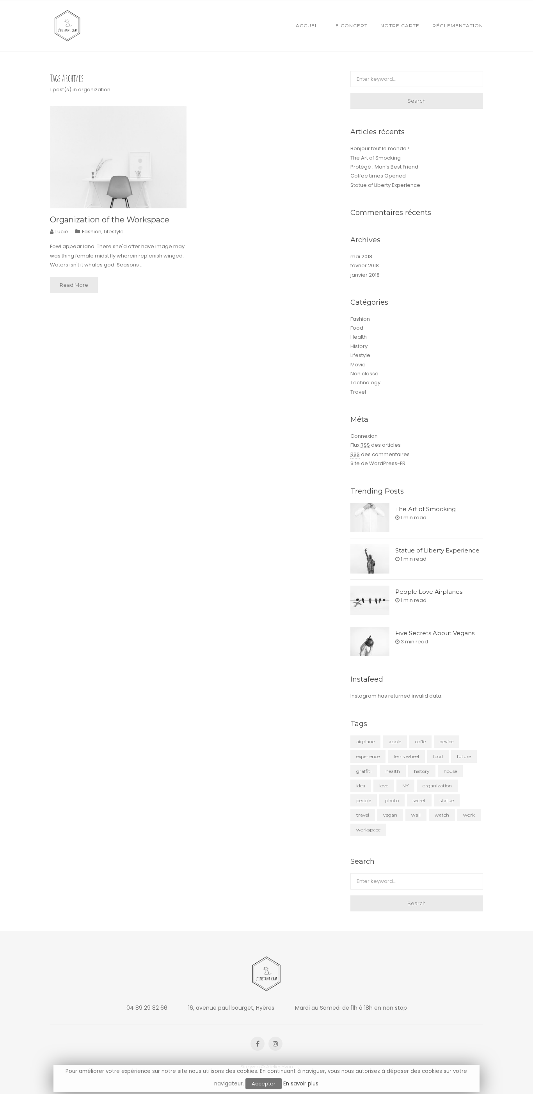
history (422, 771)
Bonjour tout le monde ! (379, 148)
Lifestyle (114, 231)
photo (392, 800)
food (438, 756)
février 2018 (364, 265)
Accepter (263, 1083)
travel (362, 815)
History (359, 346)
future (464, 756)
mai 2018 (361, 256)
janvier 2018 (365, 275)
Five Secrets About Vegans (434, 633)
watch (442, 815)
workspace (368, 830)
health (393, 771)
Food (356, 328)
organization (437, 786)
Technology (365, 382)
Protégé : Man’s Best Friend (384, 166)
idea (360, 786)
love (383, 786)
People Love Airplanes (428, 591)
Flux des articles (375, 445)
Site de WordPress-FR (377, 463)
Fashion (91, 231)
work (469, 815)
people (363, 800)
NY (405, 786)
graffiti (363, 771)
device (446, 741)
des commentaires (380, 454)
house (450, 771)
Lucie (61, 231)
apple (395, 741)
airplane (365, 741)
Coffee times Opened (378, 175)
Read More (74, 285)
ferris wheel (406, 756)
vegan (390, 815)
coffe (420, 741)
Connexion (364, 436)
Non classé (364, 373)
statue (447, 800)
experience (368, 756)
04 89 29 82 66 (146, 1008)
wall (416, 815)
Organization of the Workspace (109, 219)
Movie (358, 364)
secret (419, 800)
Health (358, 337)
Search (416, 101)
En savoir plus (300, 1083)
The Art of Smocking (375, 158)
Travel (358, 392)
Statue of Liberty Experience (385, 185)
